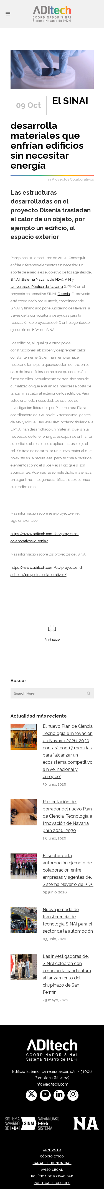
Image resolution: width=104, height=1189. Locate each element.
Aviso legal (52, 1170)
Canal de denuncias (52, 1163)
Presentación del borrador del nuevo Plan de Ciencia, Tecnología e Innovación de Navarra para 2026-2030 (67, 816)
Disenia (64, 294)
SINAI (15, 279)
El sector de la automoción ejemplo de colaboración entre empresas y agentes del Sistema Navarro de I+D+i (68, 870)
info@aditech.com (52, 1084)
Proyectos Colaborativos (73, 179)
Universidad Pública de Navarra (37, 287)
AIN (68, 279)
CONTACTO (52, 1150)
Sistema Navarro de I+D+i (42, 279)
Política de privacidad (52, 1176)
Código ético (52, 1156)
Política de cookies (52, 1183)
